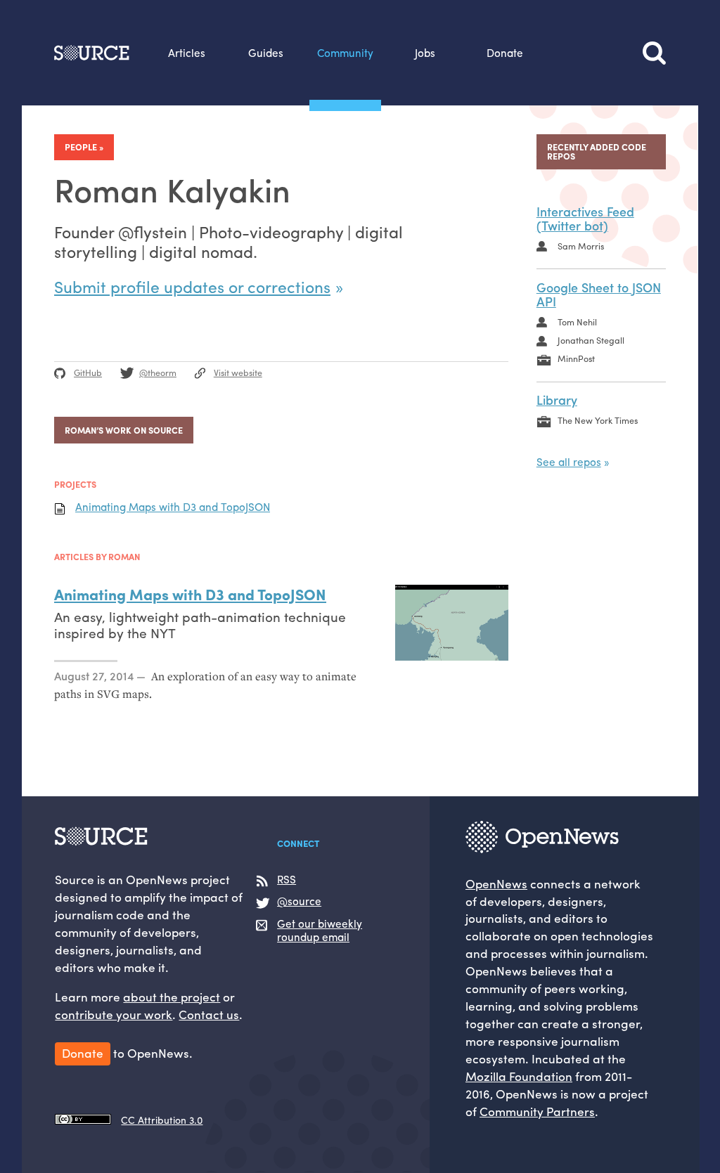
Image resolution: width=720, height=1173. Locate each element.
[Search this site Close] (654, 52)
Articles (186, 52)
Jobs (425, 52)
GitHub (88, 372)
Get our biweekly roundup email (319, 930)
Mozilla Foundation (518, 1075)
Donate (505, 52)
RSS (286, 880)
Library (556, 399)
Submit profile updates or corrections (192, 286)
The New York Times (598, 420)
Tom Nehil (577, 322)
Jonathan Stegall (591, 340)
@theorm (157, 372)
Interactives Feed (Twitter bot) (585, 218)
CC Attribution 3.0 (161, 1120)
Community (345, 52)
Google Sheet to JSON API (598, 294)
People (81, 147)
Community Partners (537, 1111)
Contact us (209, 1014)
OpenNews (496, 883)
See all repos (568, 461)
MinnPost (576, 358)
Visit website (238, 372)
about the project (171, 996)
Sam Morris (581, 246)
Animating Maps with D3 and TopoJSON (172, 507)
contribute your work (113, 1014)
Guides (265, 52)
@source (299, 902)
